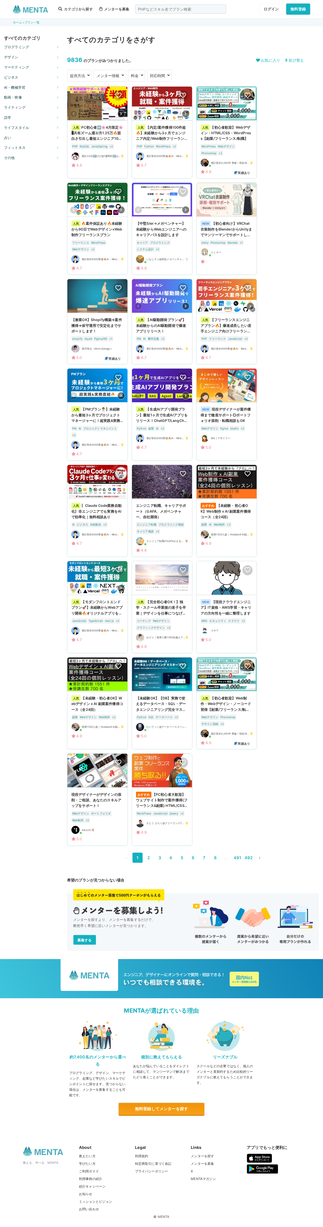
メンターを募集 (116, 9)
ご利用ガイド (89, 1171)
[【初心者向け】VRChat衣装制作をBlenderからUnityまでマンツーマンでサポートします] (227, 229)
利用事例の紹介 (90, 1179)
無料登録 (298, 9)
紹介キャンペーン (92, 1186)
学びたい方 (87, 1164)
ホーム (17, 22)
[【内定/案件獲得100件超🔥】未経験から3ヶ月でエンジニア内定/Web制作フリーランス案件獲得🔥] (162, 132)
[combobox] (180, 9)
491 (237, 857)
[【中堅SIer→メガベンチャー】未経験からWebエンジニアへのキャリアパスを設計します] (162, 229)
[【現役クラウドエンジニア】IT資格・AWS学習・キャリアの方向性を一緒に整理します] (227, 607)
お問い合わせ (89, 1209)
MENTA (164, 1217)
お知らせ (85, 1194)
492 (248, 857)
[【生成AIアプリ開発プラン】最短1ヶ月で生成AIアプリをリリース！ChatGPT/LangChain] (162, 414)
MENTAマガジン (203, 1179)
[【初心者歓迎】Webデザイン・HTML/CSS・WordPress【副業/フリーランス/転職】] (227, 132)
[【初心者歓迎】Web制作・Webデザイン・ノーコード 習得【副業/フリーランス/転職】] (227, 703)
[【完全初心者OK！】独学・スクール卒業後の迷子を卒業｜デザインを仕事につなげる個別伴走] (162, 607)
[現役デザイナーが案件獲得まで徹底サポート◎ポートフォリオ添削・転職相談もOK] (227, 414)
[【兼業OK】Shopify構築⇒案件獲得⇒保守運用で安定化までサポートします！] (97, 321)
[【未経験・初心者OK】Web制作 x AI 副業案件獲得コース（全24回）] (227, 511)
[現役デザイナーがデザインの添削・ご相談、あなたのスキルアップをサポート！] (97, 799)
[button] (121, 114)
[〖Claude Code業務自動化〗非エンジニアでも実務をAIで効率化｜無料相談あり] (97, 511)
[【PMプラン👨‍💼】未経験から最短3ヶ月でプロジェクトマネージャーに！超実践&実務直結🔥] (97, 414)
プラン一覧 (32, 22)
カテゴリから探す (78, 9)
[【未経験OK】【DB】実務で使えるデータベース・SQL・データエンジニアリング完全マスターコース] (162, 703)
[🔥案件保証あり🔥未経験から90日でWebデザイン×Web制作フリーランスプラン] (97, 229)
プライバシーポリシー (151, 1171)
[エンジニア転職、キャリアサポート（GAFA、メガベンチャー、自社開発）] (162, 511)
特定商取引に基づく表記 (153, 1164)
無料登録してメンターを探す (161, 1108)
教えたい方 (87, 1156)
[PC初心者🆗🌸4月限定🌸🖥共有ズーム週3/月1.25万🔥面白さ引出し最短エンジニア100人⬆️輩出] (97, 132)
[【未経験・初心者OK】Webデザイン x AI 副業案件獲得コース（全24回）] (97, 703)
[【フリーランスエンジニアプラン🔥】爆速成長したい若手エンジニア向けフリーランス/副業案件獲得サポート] (227, 321)
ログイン (271, 9)
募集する (84, 940)
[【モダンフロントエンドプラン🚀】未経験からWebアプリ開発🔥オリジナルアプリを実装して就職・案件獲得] (97, 607)
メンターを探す (202, 1156)
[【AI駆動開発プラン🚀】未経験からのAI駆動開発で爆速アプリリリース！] (162, 321)
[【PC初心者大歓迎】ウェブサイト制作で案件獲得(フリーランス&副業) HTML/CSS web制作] (162, 799)
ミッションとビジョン (95, 1201)
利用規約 (141, 1156)
